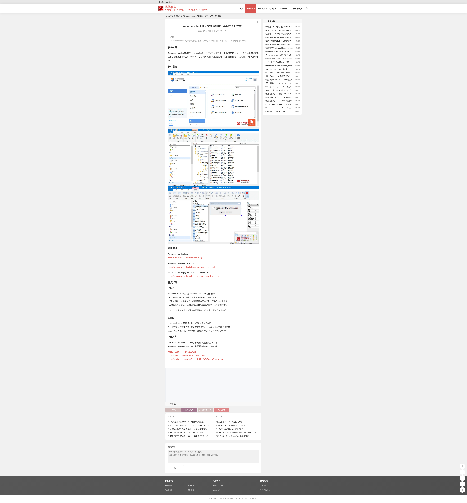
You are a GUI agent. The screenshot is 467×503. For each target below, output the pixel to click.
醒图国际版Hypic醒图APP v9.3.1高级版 (279, 94)
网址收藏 (272, 9)
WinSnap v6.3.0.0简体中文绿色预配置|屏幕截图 (279, 51)
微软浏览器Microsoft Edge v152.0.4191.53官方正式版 (279, 48)
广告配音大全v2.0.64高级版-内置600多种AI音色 (279, 30)
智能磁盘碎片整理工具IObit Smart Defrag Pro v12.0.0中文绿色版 (279, 59)
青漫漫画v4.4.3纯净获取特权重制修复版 (279, 37)
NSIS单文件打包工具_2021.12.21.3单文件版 (186, 432)
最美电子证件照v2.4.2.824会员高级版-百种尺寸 (279, 87)
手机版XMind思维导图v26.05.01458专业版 (279, 27)
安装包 (173, 410)
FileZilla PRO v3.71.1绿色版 (277, 69)
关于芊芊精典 (296, 9)
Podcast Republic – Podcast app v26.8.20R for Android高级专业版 (279, 108)
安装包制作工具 (205, 410)
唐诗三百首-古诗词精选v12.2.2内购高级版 (279, 90)
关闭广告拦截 (265, 490)
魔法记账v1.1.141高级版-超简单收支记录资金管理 (279, 76)
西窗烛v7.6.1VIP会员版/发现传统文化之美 (279, 34)
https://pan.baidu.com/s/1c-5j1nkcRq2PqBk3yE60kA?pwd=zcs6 (195, 359)
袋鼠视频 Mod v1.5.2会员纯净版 (229, 422)
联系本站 (237, 498)
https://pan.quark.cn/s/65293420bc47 (184, 352)
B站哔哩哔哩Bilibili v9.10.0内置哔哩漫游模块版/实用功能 (279, 41)
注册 (170, 2)
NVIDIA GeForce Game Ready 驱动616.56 (279, 73)
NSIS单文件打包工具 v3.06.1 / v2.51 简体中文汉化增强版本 (192, 436)
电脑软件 (250, 9)
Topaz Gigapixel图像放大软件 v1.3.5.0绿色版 (279, 55)
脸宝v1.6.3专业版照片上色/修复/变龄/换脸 (233, 436)
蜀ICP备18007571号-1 (250, 498)
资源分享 (284, 9)
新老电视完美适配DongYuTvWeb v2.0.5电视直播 (279, 97)
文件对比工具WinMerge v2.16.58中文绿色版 (279, 62)
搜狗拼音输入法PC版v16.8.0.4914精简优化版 (279, 44)
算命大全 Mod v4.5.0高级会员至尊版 (231, 425)
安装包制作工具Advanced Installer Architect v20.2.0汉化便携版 (193, 425)
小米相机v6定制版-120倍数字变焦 (230, 429)
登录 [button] (163, 2)
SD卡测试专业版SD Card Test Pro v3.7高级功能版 (279, 111)
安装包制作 (189, 410)
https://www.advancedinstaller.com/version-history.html (191, 267)
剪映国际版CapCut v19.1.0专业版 (279, 101)
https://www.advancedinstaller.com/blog (185, 258)
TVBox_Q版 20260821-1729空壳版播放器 (279, 104)
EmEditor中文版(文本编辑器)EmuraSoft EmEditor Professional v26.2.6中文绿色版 (279, 66)
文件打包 (221, 410)
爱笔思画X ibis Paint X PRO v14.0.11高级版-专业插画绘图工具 (279, 83)
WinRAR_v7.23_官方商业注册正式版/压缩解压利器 (236, 432)
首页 (241, 9)
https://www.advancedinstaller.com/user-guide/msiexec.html (193, 276)
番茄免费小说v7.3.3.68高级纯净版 (279, 80)
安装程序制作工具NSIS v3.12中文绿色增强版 (186, 422)
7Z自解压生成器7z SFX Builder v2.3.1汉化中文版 (188, 429)
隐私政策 (216, 490)
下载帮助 (263, 485)
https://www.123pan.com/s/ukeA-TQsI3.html (186, 355)
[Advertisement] (213, 385)
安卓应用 (261, 9)
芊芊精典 (170, 7)
